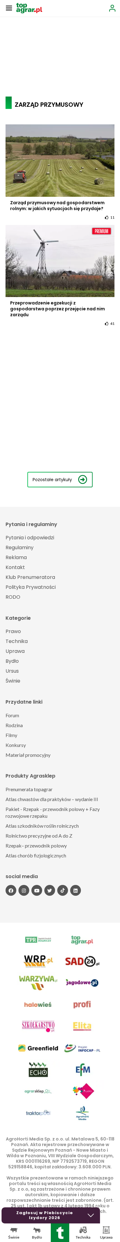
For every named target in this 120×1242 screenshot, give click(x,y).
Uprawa (15, 651)
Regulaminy (20, 547)
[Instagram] (23, 890)
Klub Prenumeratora (30, 577)
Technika (17, 641)
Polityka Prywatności (31, 587)
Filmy (11, 735)
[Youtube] (36, 890)
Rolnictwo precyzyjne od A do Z (39, 836)
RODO (13, 597)
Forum (12, 715)
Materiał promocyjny (28, 755)
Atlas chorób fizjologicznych (36, 855)
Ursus (12, 671)
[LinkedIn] (75, 890)
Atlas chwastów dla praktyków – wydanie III (52, 799)
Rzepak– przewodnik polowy (36, 845)
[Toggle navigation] (9, 8)
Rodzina (14, 725)
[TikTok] (62, 890)
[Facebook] (11, 890)
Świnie (13, 680)
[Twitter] (49, 890)
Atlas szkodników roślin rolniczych (42, 826)
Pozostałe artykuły (52, 480)
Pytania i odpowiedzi (30, 537)
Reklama (16, 557)
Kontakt (15, 567)
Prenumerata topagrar (29, 789)
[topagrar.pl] (29, 7)
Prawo (13, 631)
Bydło (12, 661)
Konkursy (16, 745)
